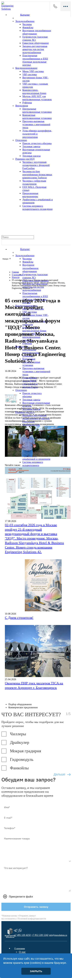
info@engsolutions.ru (58, 935)
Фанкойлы (27, 27)
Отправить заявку (36, 906)
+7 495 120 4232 (55, 6)
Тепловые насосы (31, 156)
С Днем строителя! (19, 617)
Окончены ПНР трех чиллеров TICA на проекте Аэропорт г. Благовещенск (34, 685)
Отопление (21, 140)
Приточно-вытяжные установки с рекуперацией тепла (36, 124)
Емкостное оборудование (35, 43)
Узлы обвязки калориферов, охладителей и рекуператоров (37, 133)
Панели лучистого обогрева (37, 143)
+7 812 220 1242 (39, 935)
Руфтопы (27, 102)
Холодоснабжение (24, 21)
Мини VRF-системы (33, 71)
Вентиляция (21, 105)
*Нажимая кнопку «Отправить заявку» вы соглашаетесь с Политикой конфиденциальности (23, 917)
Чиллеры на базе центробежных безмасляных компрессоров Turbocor (37, 174)
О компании (19, 948)
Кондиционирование (26, 68)
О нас (22, 951)
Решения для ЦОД (25, 159)
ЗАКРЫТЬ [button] (36, 971)
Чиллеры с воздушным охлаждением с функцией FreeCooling (36, 165)
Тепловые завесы (31, 146)
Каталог (25, 14)
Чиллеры (27, 24)
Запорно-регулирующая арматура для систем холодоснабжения (34, 49)
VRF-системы (29, 74)
